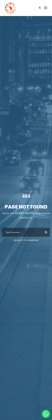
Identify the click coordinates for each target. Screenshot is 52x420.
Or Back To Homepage (26, 240)
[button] (46, 414)
